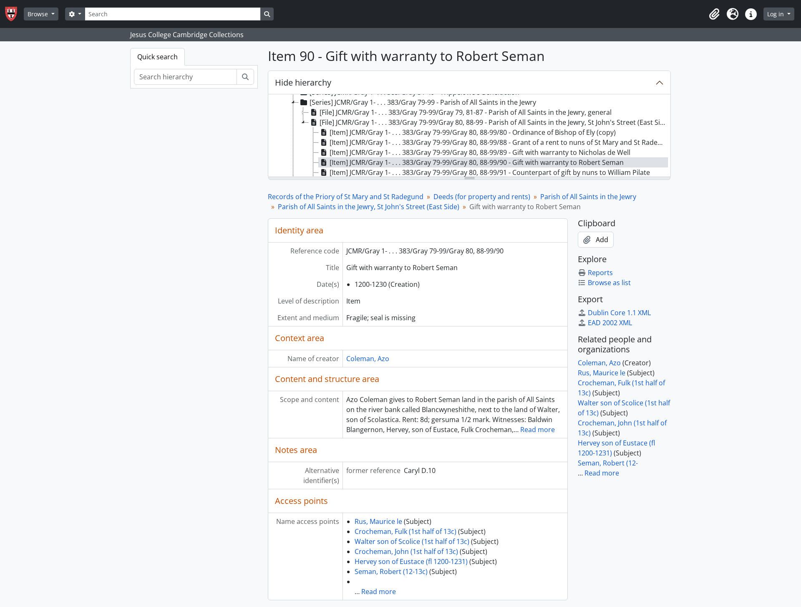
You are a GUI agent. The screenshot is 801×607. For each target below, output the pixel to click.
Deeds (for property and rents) (481, 196)
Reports (600, 272)
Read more (537, 429)
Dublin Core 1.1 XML (619, 312)
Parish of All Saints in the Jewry (588, 196)
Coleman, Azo (367, 358)
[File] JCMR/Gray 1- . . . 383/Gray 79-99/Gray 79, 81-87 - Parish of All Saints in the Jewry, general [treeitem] (466, 112)
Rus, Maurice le (378, 521)
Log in (776, 14)
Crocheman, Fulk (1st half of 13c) (405, 531)
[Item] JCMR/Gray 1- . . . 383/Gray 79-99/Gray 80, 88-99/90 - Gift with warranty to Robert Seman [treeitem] (477, 162)
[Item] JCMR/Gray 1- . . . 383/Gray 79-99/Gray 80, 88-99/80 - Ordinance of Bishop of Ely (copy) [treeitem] (473, 132)
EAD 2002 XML (610, 322)
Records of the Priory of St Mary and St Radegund (345, 196)
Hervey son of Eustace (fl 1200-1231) (411, 561)
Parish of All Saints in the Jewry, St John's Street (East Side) (368, 206)
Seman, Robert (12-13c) (391, 571)
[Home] (14, 14)
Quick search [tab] (157, 56)
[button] (714, 14)
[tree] (469, 136)
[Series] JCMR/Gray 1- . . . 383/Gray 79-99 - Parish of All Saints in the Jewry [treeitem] (423, 102)
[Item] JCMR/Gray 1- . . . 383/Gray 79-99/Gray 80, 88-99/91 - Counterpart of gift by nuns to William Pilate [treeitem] (490, 172)
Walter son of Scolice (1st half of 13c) (412, 541)
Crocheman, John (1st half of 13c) (406, 551)
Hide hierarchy (303, 82)
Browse (39, 14)
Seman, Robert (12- (608, 463)
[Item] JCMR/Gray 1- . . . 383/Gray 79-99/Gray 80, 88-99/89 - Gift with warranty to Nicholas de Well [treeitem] (480, 152)
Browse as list (609, 282)
